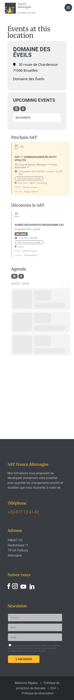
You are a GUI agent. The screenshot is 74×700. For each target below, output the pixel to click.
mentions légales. (36, 650)
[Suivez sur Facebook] (8, 586)
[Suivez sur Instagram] (15, 586)
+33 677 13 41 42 (23, 512)
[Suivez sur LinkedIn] (31, 586)
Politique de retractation (38, 693)
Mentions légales (26, 683)
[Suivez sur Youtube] (23, 586)
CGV (53, 688)
